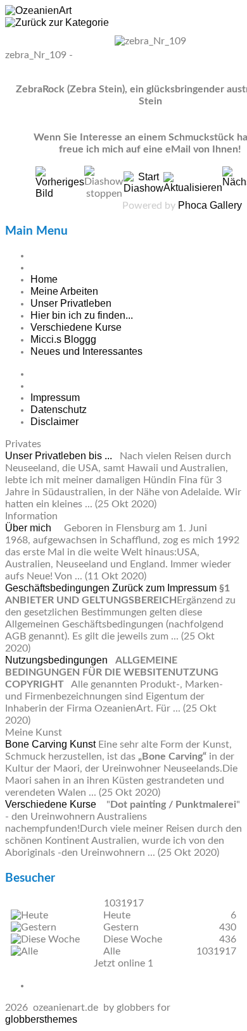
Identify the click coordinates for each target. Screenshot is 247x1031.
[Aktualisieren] (192, 187)
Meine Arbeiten (64, 291)
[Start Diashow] (143, 188)
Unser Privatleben (70, 303)
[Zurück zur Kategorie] (57, 22)
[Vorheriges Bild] (59, 193)
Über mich (29, 527)
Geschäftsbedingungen (58, 588)
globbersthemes (41, 1019)
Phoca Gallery (210, 205)
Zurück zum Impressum (164, 588)
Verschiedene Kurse (76, 327)
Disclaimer (54, 421)
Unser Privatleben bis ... (60, 455)
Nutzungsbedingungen (57, 660)
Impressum (55, 397)
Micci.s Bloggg (63, 339)
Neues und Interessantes (86, 351)
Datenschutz (58, 409)
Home (44, 279)
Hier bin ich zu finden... (81, 315)
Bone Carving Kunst (51, 744)
